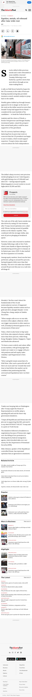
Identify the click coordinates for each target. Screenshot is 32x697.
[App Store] (11, 659)
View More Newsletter (9, 204)
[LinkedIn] (9, 652)
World (4, 670)
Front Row (22, 667)
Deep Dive (22, 665)
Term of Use (21, 690)
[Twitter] (18, 652)
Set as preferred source (9, 36)
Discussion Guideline (23, 687)
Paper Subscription (23, 681)
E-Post (21, 673)
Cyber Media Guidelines (5, 685)
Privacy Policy (25, 211)
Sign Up (16, 215)
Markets (10, 15)
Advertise (5, 691)
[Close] (1, 2)
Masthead (5, 681)
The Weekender (23, 670)
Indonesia (5, 665)
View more (27, 521)
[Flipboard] (21, 652)
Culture (5, 676)
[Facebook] (15, 652)
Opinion (5, 673)
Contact (4, 688)
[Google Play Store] (21, 659)
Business (3, 15)
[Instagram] (12, 652)
